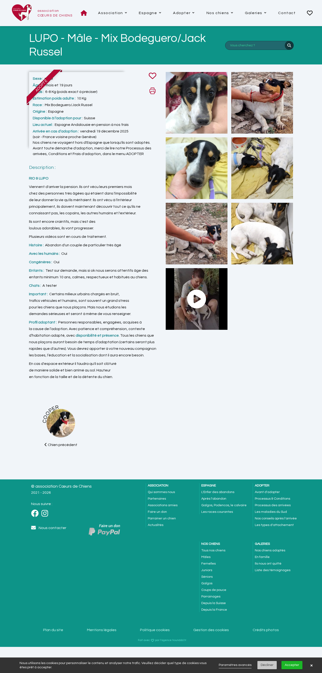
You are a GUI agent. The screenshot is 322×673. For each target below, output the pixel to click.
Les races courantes (217, 512)
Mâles (206, 557)
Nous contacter (52, 528)
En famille (262, 557)
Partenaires (157, 498)
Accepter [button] (292, 665)
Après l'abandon (213, 498)
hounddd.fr (179, 640)
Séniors (207, 576)
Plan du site (53, 630)
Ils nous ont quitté (268, 563)
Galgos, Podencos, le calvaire (224, 505)
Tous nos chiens (213, 550)
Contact (287, 13)
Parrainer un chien (162, 518)
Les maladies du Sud (271, 512)
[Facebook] (36, 513)
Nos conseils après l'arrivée (276, 518)
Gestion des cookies (211, 630)
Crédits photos (266, 630)
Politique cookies (155, 630)
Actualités (155, 525)
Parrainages (210, 596)
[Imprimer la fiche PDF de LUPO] (152, 91)
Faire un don (157, 512)
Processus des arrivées (273, 505)
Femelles (208, 563)
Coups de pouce (213, 590)
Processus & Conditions (272, 498)
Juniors (206, 570)
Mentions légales (101, 630)
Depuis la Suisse (213, 603)
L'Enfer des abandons (217, 492)
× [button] (311, 665)
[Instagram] (46, 513)
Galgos (206, 583)
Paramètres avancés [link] (235, 665)
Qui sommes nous (161, 492)
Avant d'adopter (267, 492)
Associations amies (163, 505)
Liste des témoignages (272, 570)
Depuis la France (214, 609)
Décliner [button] (267, 665)
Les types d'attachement (274, 525)
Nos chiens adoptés (270, 550)
